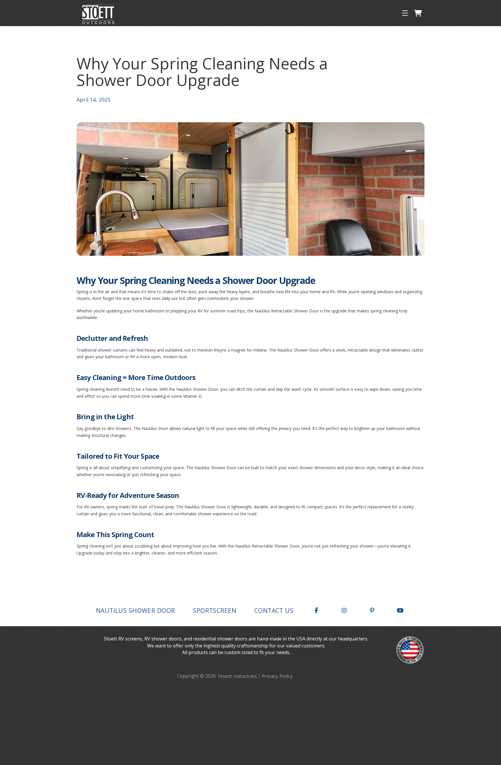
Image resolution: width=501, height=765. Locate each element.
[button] (404, 13)
